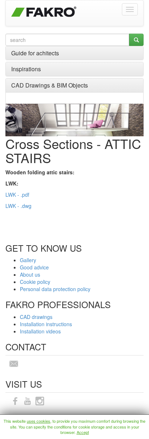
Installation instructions (46, 324)
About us (30, 274)
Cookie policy (35, 281)
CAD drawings (36, 316)
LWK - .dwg (18, 205)
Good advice (34, 267)
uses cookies (38, 421)
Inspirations (26, 69)
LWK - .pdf (17, 194)
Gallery (28, 260)
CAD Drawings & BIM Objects (49, 85)
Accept (83, 432)
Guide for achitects (35, 53)
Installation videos (40, 331)
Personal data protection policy (55, 289)
